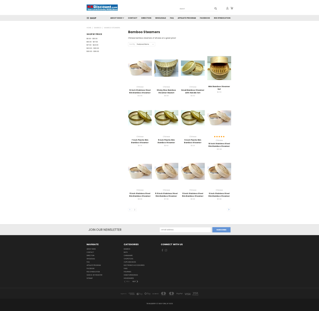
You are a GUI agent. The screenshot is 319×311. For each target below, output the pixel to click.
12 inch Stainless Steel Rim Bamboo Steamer (140, 91)
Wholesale (160, 18)
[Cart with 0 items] (232, 8)
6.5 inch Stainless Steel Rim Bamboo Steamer (166, 194)
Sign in (89, 275)
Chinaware (128, 255)
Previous (312, 303)
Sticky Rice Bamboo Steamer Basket (166, 91)
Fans (125, 268)
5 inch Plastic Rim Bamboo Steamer (192, 141)
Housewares (129, 278)
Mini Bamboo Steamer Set (219, 87)
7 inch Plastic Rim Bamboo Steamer (140, 141)
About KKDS (116, 18)
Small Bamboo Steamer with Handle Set (192, 91)
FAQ (172, 18)
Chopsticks (128, 259)
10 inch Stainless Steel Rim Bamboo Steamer (219, 144)
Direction (146, 18)
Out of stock (139, 72)
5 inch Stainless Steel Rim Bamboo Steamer (219, 194)
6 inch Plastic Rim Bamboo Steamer (166, 141)
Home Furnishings (131, 275)
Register (98, 275)
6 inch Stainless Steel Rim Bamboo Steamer (192, 194)
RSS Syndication (222, 18)
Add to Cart (166, 72)
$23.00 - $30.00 (93, 48)
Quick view (140, 63)
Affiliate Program (187, 18)
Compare (139, 68)
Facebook (205, 18)
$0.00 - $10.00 (92, 38)
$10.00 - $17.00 (92, 42)
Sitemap (90, 278)
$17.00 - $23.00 (92, 45)
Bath (126, 252)
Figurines (127, 272)
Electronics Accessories (134, 265)
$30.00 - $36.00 (93, 51)
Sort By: (132, 44)
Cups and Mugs (130, 262)
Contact (132, 18)
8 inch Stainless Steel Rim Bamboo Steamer (140, 194)
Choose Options (219, 122)
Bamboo (127, 249)
